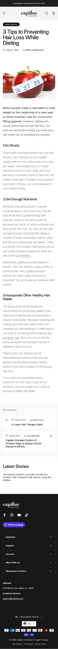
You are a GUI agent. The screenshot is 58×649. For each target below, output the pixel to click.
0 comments (11, 410)
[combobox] (29, 623)
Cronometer (23, 255)
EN (29, 624)
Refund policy (17, 644)
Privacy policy (28, 644)
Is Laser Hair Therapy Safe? (27, 424)
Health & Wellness (11, 24)
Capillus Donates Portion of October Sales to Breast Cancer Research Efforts (24, 443)
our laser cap (11, 337)
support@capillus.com (13, 598)
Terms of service (40, 644)
